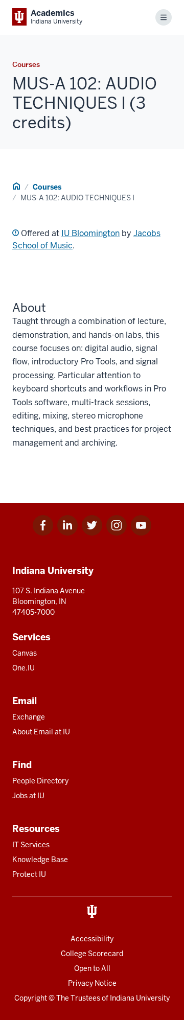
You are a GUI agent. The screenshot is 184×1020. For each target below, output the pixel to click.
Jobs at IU (28, 795)
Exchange (28, 717)
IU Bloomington (90, 233)
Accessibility (92, 938)
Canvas (24, 653)
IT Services (31, 844)
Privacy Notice (92, 983)
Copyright (30, 998)
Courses (47, 187)
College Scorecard (92, 953)
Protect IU (29, 874)
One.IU (23, 668)
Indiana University (140, 998)
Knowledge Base (40, 859)
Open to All (92, 968)
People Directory (40, 780)
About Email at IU (41, 731)
